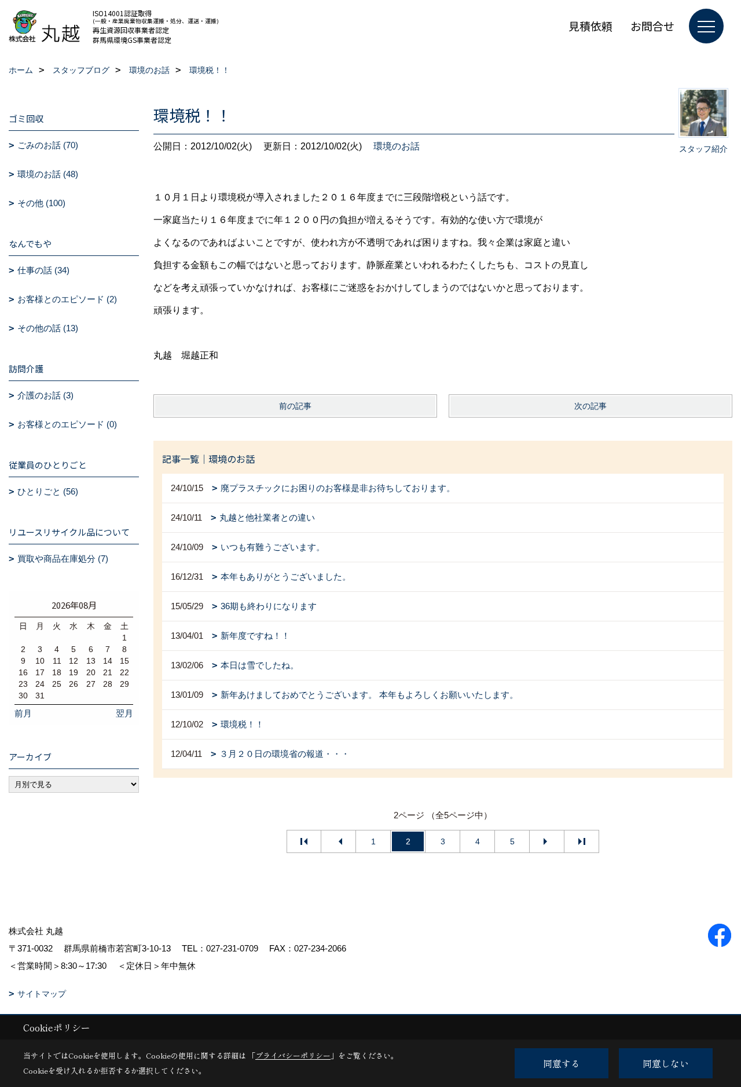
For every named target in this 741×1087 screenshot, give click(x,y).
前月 (23, 713)
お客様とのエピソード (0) (67, 424)
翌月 (124, 713)
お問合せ (652, 26)
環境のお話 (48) (47, 174)
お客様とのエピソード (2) (67, 299)
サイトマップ (41, 993)
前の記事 (295, 406)
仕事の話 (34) (43, 270)
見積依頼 (590, 26)
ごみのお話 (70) (47, 145)
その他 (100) (41, 203)
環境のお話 (396, 146)
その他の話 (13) (47, 328)
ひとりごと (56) (47, 491)
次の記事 (590, 406)
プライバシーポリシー (293, 1055)
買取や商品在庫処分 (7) (62, 558)
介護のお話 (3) (45, 395)
